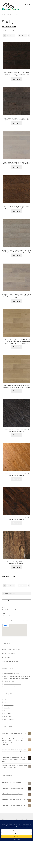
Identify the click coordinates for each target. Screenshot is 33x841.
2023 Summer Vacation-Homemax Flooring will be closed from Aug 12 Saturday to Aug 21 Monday (17, 677)
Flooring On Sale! (8, 716)
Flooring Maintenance (9, 719)
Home (5, 14)
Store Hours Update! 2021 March (12, 684)
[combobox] (16, 600)
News (5, 711)
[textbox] (16, 601)
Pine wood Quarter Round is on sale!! (13, 687)
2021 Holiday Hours (9, 681)
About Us (6, 702)
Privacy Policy (7, 713)
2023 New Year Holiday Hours (11, 673)
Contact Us (7, 708)
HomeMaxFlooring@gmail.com (10, 610)
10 (25, 36)
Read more (16, 79)
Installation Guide (8, 705)
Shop (5, 699)
